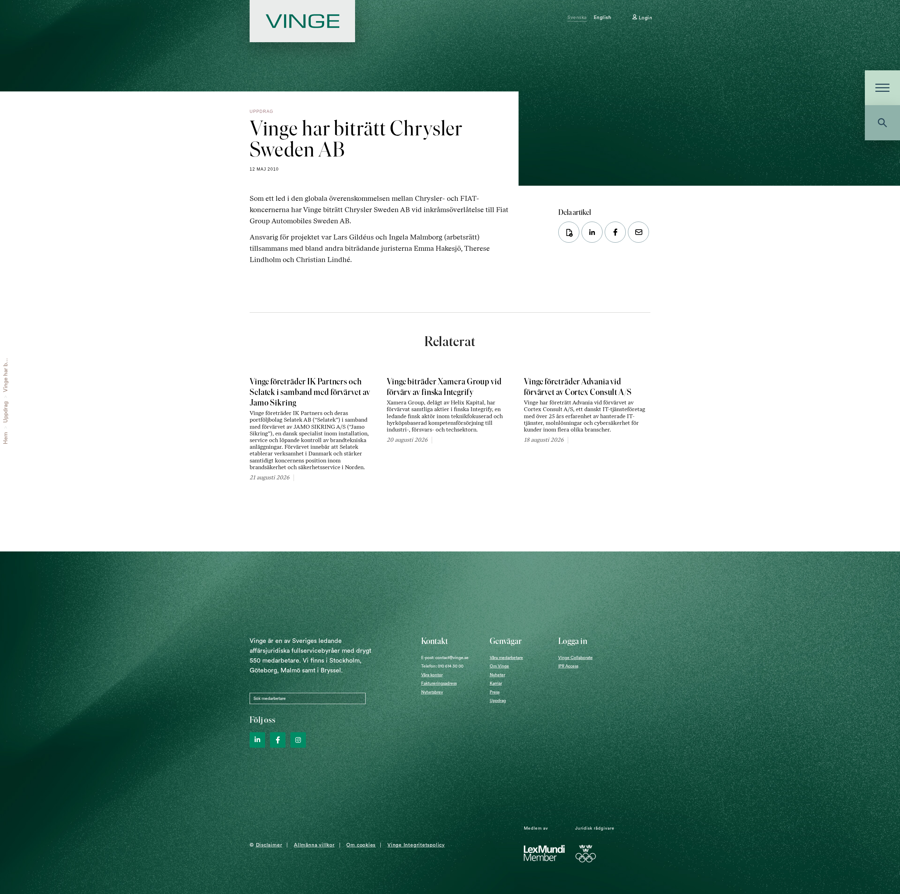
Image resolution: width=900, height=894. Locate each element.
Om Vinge (499, 666)
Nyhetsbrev (432, 692)
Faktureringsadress (439, 683)
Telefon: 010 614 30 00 (442, 666)
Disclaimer (269, 845)
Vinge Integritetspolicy (416, 845)
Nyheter (497, 675)
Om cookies (360, 845)
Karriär (496, 683)
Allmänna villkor (314, 845)
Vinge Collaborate (575, 658)
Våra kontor (432, 675)
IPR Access (568, 666)
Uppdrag (5, 412)
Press (495, 692)
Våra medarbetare (506, 658)
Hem (5, 438)
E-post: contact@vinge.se (445, 658)
